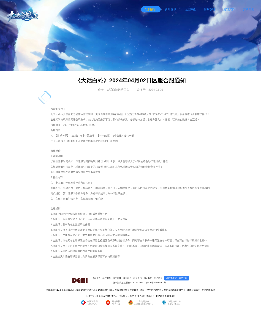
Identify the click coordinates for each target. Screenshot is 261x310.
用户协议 (158, 278)
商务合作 (137, 278)
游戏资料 (229, 9)
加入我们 (148, 278)
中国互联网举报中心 (92, 302)
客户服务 (106, 278)
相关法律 (117, 278)
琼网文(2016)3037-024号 (174, 302)
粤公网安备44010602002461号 (144, 302)
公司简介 (96, 278)
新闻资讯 (170, 9)
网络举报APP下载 (116, 302)
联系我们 (127, 278)
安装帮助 (248, 9)
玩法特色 (190, 9)
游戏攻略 (209, 9)
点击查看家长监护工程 (176, 278)
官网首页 (151, 9)
